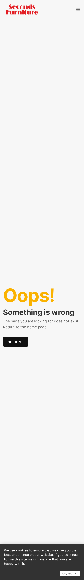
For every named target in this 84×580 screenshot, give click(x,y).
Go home (16, 342)
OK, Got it (70, 573)
